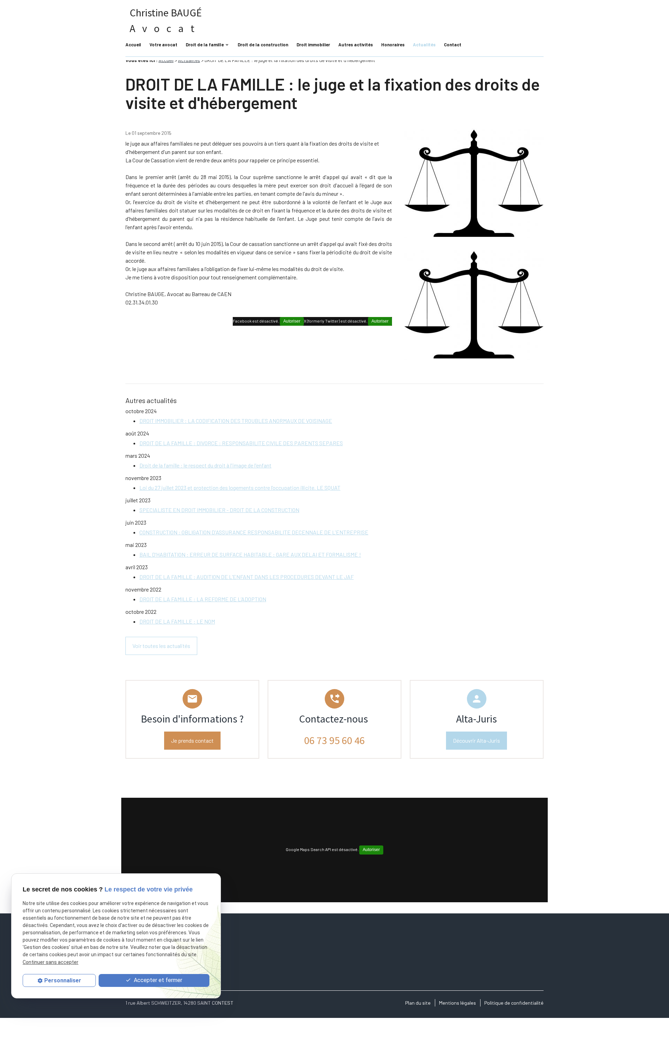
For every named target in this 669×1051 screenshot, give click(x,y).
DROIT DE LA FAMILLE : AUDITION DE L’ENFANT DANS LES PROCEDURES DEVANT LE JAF (246, 576)
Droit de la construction (263, 44)
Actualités (424, 44)
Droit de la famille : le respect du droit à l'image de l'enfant (205, 465)
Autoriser (380, 321)
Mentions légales (457, 1003)
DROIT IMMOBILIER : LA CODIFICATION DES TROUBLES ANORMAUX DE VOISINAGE (235, 420)
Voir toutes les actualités (161, 645)
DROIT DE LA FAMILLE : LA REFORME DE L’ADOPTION (202, 599)
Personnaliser (62, 980)
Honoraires (393, 44)
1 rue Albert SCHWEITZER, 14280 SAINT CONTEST (179, 1003)
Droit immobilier (313, 44)
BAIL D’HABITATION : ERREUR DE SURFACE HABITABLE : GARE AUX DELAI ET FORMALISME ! (250, 554)
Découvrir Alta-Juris (476, 740)
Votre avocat (163, 44)
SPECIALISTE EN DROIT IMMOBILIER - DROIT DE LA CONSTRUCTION (219, 510)
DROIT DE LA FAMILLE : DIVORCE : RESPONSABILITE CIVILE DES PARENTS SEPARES (241, 443)
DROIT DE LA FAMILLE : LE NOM (177, 621)
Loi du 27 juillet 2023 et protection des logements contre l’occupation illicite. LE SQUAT (239, 487)
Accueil (133, 44)
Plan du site (418, 1003)
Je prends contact (192, 740)
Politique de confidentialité (514, 1003)
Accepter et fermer (157, 980)
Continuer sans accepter (50, 962)
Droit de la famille (205, 44)
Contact (452, 44)
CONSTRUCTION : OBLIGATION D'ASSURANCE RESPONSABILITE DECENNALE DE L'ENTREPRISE (253, 532)
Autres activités (355, 44)
